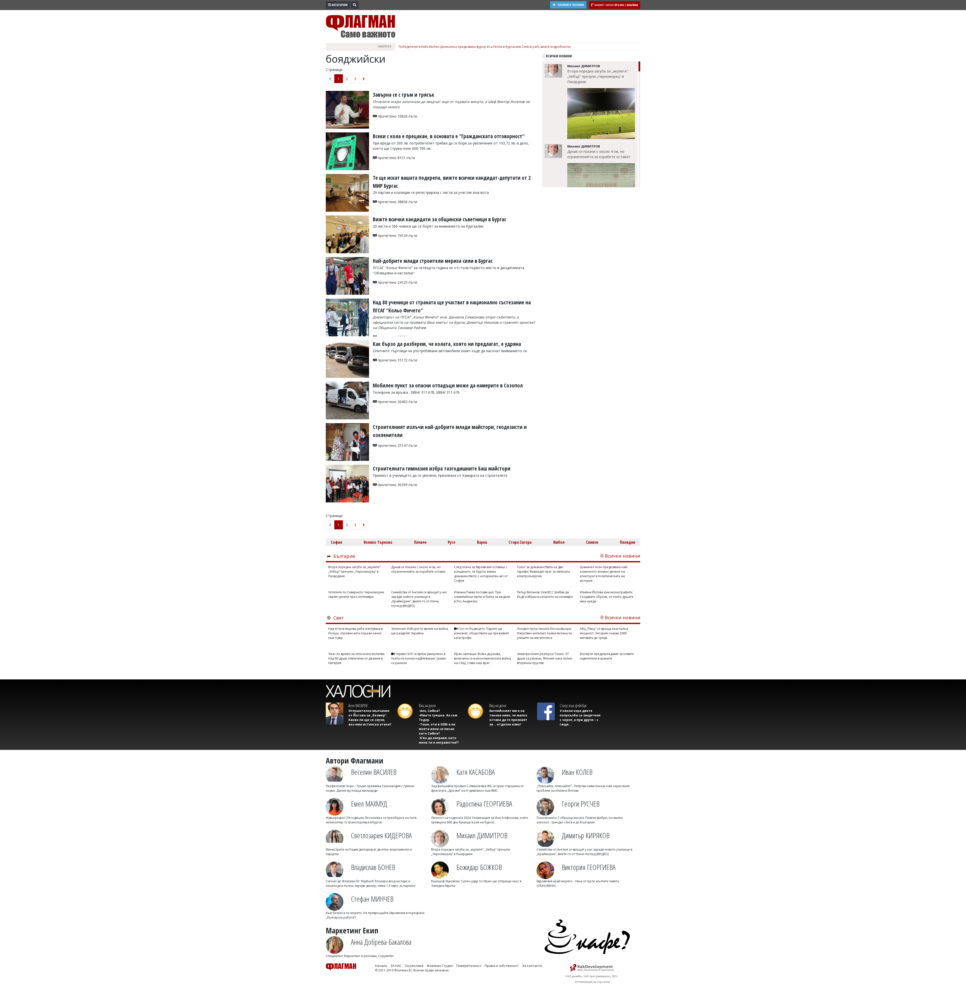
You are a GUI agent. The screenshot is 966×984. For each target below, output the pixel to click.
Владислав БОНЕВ (373, 867)
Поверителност (468, 965)
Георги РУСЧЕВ (580, 803)
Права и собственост (502, 965)
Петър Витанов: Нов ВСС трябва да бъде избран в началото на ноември (545, 594)
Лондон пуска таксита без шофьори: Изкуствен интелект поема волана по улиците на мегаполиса (544, 633)
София (336, 542)
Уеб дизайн (573, 976)
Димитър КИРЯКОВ (586, 835)
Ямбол (559, 542)
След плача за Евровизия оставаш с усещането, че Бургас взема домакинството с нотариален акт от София (481, 574)
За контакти (532, 965)
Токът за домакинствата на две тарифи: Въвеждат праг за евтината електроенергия (543, 571)
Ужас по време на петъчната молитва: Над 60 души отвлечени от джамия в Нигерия (356, 658)
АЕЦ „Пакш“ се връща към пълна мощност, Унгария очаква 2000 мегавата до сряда (604, 633)
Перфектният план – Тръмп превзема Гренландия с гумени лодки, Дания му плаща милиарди (370, 788)
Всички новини (558, 56)
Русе (451, 542)
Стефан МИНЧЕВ (372, 899)
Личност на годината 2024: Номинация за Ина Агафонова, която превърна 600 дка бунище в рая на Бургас (479, 820)
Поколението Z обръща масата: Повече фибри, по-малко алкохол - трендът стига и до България (580, 820)
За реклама (414, 965)
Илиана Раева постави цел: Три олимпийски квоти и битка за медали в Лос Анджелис (482, 596)
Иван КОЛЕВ (577, 772)
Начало (381, 965)
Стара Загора (520, 542)
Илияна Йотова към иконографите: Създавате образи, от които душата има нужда (606, 596)
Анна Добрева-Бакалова (381, 942)
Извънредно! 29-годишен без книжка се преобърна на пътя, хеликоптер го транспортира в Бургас (371, 820)
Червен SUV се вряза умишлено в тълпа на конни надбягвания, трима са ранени (418, 658)
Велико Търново (378, 542)
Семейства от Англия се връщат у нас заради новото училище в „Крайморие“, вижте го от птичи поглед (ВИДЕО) (419, 599)
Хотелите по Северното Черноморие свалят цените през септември (356, 594)
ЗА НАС (395, 965)
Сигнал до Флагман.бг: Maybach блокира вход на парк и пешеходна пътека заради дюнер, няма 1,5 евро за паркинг (371, 883)
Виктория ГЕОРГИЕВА (589, 867)
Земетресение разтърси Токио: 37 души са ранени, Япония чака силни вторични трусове (544, 658)
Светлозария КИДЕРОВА (381, 835)
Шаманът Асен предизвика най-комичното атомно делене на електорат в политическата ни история (604, 574)
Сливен (592, 542)
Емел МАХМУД (369, 803)
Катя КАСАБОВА (475, 772)
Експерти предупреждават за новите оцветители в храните (607, 656)
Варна (482, 542)
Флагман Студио (440, 965)
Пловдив (627, 542)
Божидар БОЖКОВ (479, 867)
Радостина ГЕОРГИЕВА (484, 803)
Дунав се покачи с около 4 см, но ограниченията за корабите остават (598, 154)
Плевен (420, 542)
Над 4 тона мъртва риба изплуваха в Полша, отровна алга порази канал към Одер (355, 633)
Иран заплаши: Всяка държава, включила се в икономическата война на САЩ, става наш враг (482, 658)
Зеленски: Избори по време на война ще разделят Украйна (419, 631)
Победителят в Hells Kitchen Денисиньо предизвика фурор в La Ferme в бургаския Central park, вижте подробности (485, 47)
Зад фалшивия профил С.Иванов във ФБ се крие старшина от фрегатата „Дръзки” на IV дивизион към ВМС (477, 788)
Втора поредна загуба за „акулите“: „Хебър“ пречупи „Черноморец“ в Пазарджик (598, 76)
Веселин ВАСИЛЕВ (373, 772)
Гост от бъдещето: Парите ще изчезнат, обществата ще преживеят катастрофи (481, 633)
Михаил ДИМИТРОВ (481, 835)
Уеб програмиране (596, 976)
